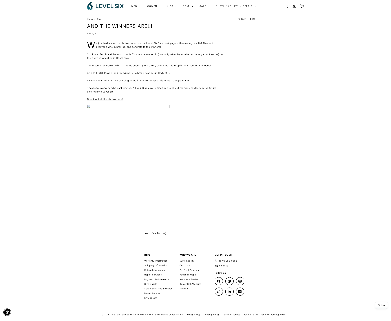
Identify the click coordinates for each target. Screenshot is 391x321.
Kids (170, 6)
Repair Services (153, 274)
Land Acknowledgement (273, 314)
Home (90, 19)
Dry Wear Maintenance (156, 279)
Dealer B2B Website (190, 284)
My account (150, 298)
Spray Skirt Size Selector (158, 288)
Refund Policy (250, 314)
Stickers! (184, 288)
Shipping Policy (211, 314)
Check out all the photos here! (105, 99)
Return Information (154, 270)
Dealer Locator (152, 293)
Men (134, 6)
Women (152, 6)
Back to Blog (157, 233)
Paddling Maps (187, 274)
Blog (99, 19)
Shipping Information (155, 265)
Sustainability (186, 260)
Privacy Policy (193, 314)
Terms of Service (231, 314)
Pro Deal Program (189, 270)
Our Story (184, 265)
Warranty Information (156, 260)
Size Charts (150, 284)
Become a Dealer (188, 279)
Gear (187, 6)
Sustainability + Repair (235, 6)
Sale (203, 6)
